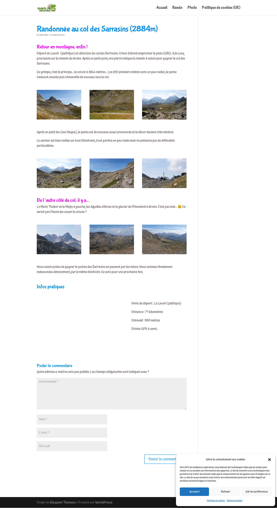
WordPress (103, 502)
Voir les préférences (257, 491)
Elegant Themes (63, 502)
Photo (192, 8)
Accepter (194, 491)
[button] (269, 459)
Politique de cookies (216, 501)
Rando (177, 8)
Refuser (225, 491)
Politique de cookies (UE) (221, 8)
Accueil (161, 8)
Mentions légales (235, 501)
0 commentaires (57, 35)
